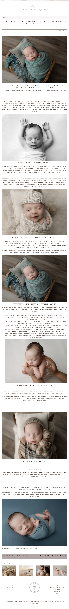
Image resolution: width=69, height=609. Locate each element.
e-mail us (12, 585)
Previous (59, 30)
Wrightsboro (62, 601)
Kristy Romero (7, 548)
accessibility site (57, 593)
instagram (14, 587)
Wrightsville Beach (34, 603)
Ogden (46, 601)
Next (64, 30)
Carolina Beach (10, 601)
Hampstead (22, 601)
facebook (9, 587)
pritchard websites (37, 606)
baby (21, 548)
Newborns (25, 548)
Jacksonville (33, 601)
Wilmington (57, 601)
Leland (37, 601)
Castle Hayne (17, 601)
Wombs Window (28, 492)
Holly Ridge (28, 601)
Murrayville (42, 601)
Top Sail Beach (51, 601)
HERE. (38, 496)
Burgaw (5, 601)
